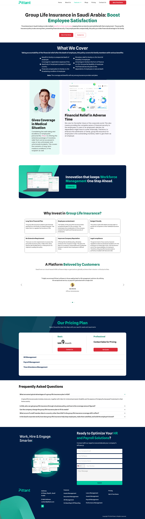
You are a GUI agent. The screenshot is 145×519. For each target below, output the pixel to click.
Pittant (44, 136)
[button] (21, 285)
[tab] (72, 357)
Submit (99, 483)
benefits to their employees (62, 26)
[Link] (25, 2)
